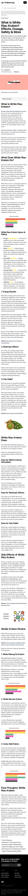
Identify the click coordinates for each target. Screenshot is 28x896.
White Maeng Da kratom (8, 657)
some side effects (14, 563)
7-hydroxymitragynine (12, 204)
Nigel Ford (8, 70)
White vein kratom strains (8, 129)
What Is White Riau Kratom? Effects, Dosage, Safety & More (13, 14)
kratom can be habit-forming (9, 578)
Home (2, 11)
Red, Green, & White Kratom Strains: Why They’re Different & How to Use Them (12, 12)
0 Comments (16, 71)
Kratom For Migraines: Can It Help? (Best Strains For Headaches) (12, 848)
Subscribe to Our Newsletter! (9, 92)
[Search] (2, 8)
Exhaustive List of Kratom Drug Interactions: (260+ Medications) (12, 843)
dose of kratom (11, 444)
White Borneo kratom (7, 708)
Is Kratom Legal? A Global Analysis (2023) (14, 850)
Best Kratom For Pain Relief (15, 413)
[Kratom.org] (9, 2)
